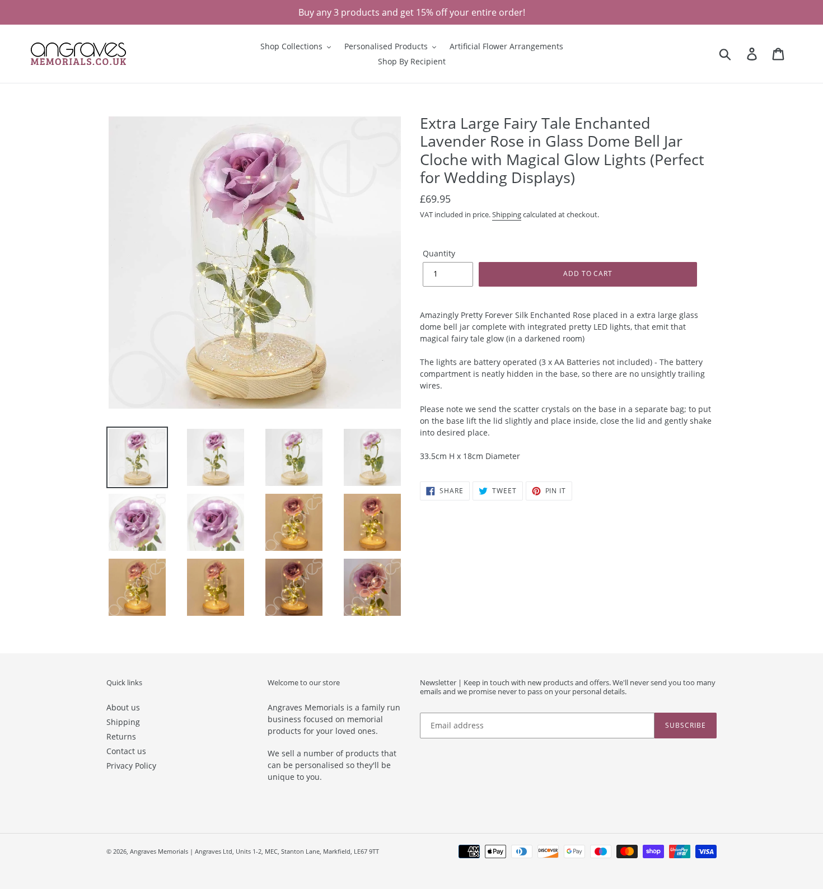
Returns (121, 736)
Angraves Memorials (159, 851)
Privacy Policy (131, 765)
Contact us (126, 751)
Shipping (506, 214)
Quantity (439, 253)
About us (123, 707)
